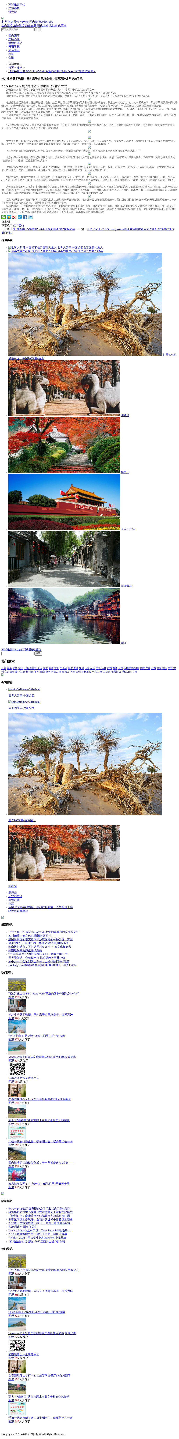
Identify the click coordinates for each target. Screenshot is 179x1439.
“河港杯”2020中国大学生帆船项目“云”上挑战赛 (37, 1237)
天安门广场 (128, 529)
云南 (42, 671)
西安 (25, 671)
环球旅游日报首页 (12, 649)
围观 (11, 997)
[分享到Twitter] (30, 217)
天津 (98, 668)
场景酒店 (116, 671)
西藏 (115, 668)
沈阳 (126, 668)
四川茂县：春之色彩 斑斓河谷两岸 (29, 935)
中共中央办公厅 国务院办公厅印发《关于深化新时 (39, 1208)
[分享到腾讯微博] (20, 217)
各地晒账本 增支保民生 (22, 1226)
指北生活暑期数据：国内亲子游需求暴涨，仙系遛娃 (40, 1014)
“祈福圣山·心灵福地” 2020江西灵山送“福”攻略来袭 (44, 229)
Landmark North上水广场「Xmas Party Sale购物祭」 (39, 1230)
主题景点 (18, 25)
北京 (3, 668)
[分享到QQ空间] (9, 217)
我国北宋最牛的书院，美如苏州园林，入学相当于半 (40, 907)
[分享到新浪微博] (14, 217)
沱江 (124, 642)
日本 (36, 671)
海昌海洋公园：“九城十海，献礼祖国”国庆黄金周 (39, 1183)
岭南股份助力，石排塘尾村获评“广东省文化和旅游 (39, 946)
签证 (11, 53)
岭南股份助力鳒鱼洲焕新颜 (25, 950)
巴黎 (147, 668)
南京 (45, 668)
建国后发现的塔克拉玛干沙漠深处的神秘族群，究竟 (40, 939)
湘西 (31, 671)
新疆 (51, 668)
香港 (9, 668)
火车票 (62, 25)
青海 (75, 668)
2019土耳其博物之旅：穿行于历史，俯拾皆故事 (37, 1234)
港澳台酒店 (15, 42)
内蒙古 (54, 671)
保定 (108, 671)
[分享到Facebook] (25, 217)
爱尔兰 (18, 671)
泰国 (159, 668)
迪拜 (103, 668)
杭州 (92, 668)
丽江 (102, 671)
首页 (11, 67)
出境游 (42, 21)
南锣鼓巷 (126, 586)
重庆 (70, 668)
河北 (56, 668)
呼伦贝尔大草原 (18, 910)
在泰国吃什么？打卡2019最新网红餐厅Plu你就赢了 (39, 1099)
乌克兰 (95, 671)
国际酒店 (14, 39)
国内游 (33, 21)
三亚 (170, 668)
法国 (81, 668)
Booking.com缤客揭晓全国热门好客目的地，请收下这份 (42, 965)
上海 (26, 668)
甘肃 (134, 671)
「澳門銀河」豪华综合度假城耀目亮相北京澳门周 (39, 1215)
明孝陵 (125, 415)
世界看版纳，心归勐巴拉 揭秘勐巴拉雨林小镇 (36, 957)
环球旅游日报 (16, 4)
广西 (109, 668)
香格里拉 (86, 671)
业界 (4, 21)
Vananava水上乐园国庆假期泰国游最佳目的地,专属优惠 (42, 1056)
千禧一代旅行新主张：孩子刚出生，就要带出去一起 (40, 1141)
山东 (87, 668)
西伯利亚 (134, 668)
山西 (153, 668)
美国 (61, 671)
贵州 (78, 671)
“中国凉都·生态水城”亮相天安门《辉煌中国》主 (38, 954)
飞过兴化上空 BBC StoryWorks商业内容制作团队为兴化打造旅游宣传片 (52, 71)
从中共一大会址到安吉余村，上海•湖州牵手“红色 (38, 961)
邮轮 (15, 668)
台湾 (120, 668)
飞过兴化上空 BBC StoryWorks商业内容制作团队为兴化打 (43, 932)
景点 (17, 21)
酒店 (10, 21)
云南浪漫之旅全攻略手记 (23, 1078)
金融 (11, 57)
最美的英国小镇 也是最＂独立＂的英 (80, 251)
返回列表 (7, 232)
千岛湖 (63, 668)
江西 (142, 668)
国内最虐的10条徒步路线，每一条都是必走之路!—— (41, 1162)
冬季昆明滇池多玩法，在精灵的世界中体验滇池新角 (40, 1219)
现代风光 (42, 25)
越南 (47, 671)
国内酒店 (14, 35)
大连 (39, 668)
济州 (164, 668)
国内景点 (7, 25)
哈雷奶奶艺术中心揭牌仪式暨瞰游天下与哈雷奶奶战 (40, 1212)
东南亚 (33, 668)
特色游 (12, 11)
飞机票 (53, 25)
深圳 (20, 668)
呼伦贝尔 (126, 671)
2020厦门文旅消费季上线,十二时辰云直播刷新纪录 (39, 1223)
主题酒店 (9, 671)
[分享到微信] (3, 217)
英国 (72, 671)
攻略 (50, 21)
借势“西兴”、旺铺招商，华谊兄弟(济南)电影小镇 (38, 943)
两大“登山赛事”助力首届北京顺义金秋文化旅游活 (39, 1120)
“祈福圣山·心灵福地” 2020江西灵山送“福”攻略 (36, 1035)
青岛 (67, 671)
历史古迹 (30, 25)
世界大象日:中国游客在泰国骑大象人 (80, 247)
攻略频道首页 (32, 649)
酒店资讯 (14, 50)
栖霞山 (125, 472)
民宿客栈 (14, 8)
